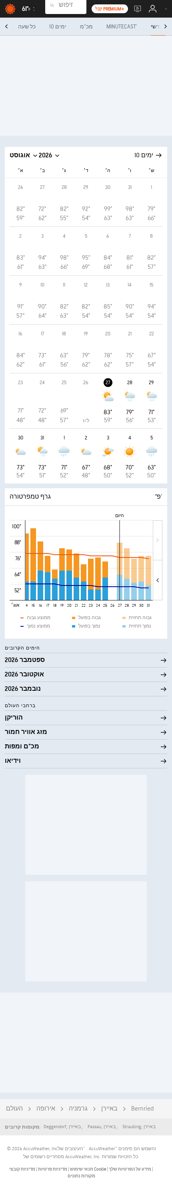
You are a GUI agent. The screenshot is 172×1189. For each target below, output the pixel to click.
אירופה (45, 1109)
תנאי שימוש (81, 1169)
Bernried (142, 1109)
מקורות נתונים (81, 1176)
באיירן (109, 1109)
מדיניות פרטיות (52, 1169)
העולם (14, 1109)
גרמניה (78, 1109)
